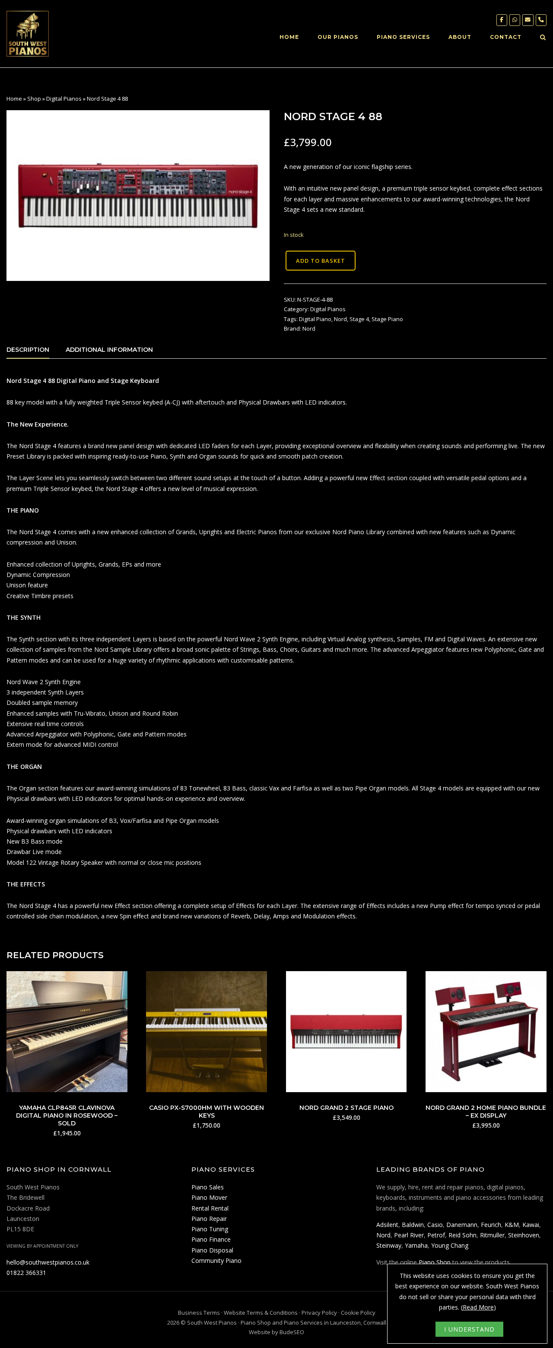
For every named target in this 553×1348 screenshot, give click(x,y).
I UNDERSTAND (469, 1329)
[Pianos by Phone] (541, 20)
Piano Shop (435, 1262)
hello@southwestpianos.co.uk (47, 1262)
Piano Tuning (209, 1229)
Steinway (388, 1245)
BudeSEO (292, 1332)
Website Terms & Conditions (261, 1312)
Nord (340, 319)
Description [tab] (27, 350)
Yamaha (416, 1245)
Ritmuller (492, 1235)
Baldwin (413, 1225)
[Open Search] (543, 38)
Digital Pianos (64, 98)
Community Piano (216, 1260)
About (459, 37)
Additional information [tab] (109, 350)
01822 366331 (26, 1272)
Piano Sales (207, 1187)
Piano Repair (209, 1218)
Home (289, 37)
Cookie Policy (358, 1312)
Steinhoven (523, 1235)
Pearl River (409, 1235)
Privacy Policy (319, 1312)
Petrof (436, 1235)
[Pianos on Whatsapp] (514, 20)
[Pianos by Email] (527, 20)
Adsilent (387, 1225)
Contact (505, 37)
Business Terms (199, 1312)
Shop (34, 98)
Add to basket (320, 261)
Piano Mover (209, 1197)
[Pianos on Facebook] (501, 20)
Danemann (461, 1225)
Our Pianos (338, 37)
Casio (435, 1225)
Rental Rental (210, 1208)
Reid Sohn (462, 1235)
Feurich (491, 1225)
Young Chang (449, 1245)
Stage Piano (387, 319)
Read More (478, 1307)
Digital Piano (315, 319)
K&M (512, 1225)
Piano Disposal (212, 1250)
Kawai (530, 1225)
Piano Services (403, 37)
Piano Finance (211, 1239)
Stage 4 (359, 319)
